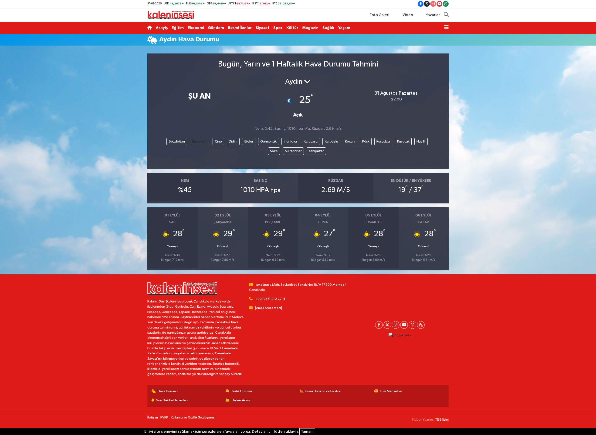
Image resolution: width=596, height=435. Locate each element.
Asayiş (162, 28)
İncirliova (290, 141)
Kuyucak (403, 141)
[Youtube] (404, 325)
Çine (218, 141)
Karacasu (311, 141)
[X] (387, 325)
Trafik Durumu (241, 391)
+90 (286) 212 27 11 (270, 299)
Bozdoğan (177, 141)
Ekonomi (196, 28)
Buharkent (200, 141)
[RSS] (421, 325)
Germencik (268, 141)
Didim (233, 141)
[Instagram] (396, 325)
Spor (277, 28)
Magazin (310, 28)
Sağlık (328, 28)
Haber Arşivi (241, 400)
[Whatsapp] (412, 325)
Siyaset (262, 28)
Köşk (365, 141)
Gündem (216, 28)
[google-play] (399, 335)
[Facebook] (379, 325)
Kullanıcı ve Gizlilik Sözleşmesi (193, 417)
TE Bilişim (442, 419)
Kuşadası (383, 141)
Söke (274, 151)
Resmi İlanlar (240, 28)
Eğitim (178, 28)
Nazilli (421, 141)
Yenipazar (316, 151)
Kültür (292, 28)
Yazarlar (433, 15)
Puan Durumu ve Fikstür (322, 391)
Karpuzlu (331, 141)
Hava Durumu (168, 391)
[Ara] (446, 15)
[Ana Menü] (446, 28)
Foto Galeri (379, 15)
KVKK (164, 417)
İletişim (152, 417)
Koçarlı (350, 141)
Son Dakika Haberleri (172, 400)
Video (408, 15)
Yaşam (344, 28)
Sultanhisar (293, 151)
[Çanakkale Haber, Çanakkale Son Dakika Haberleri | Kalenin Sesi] (170, 15)
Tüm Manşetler (391, 391)
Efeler (248, 141)
